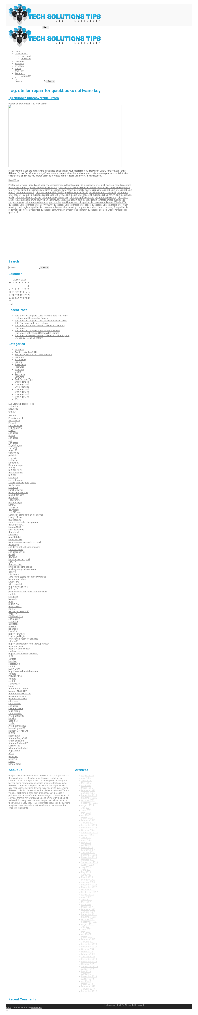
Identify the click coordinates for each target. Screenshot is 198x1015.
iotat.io (12, 761)
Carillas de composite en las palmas (26, 515)
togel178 (13, 450)
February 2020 (88, 954)
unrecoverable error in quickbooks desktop (86, 210)
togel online (14, 711)
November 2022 (89, 887)
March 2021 (87, 937)
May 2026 (86, 783)
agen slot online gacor (19, 648)
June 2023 (86, 870)
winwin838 (14, 453)
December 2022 (89, 884)
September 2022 (89, 892)
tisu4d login (14, 485)
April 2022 (86, 904)
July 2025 (86, 808)
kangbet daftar (16, 490)
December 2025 (89, 795)
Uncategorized (22, 387)
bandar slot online (17, 579)
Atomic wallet (15, 584)
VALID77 (13, 614)
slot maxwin (14, 619)
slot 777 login (15, 512)
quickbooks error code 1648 (102, 192)
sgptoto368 (14, 664)
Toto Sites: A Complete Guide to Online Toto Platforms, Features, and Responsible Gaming (41, 316)
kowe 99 (13, 631)
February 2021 (88, 939)
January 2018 (88, 989)
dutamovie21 (15, 606)
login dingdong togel (26, 482)
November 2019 (89, 961)
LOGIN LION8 (15, 669)
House (12, 435)
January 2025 (88, 822)
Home (18, 51)
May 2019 (86, 971)
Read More (14, 180)
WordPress (36, 1007)
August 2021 (87, 924)
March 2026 (87, 788)
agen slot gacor (16, 646)
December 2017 (89, 991)
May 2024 (86, 842)
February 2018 (88, 986)
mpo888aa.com (16, 495)
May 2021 (86, 932)
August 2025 (87, 805)
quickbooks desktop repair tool (88, 190)
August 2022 (87, 894)
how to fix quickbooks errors (43, 187)
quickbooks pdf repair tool (81, 197)
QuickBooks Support (67, 200)
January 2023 (88, 882)
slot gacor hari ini (17, 552)
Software (19, 63)
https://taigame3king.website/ (23, 653)
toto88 (12, 467)
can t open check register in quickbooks (54, 185)
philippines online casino (20, 567)
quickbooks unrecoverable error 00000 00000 (104, 202)
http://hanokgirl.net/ (18, 586)
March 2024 (87, 847)
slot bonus (14, 460)
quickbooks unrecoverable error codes (72, 205)
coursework (14, 420)
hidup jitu (13, 599)
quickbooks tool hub (72, 202)
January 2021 (88, 941)
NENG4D (13, 475)
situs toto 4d (15, 703)
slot (10, 440)
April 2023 (86, 875)
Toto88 (12, 482)
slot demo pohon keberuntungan (24, 547)
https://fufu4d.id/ (17, 634)
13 (19, 292)
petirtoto (13, 455)
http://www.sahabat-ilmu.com (23, 671)
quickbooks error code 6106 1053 (49, 195)
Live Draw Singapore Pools (21, 404)
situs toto (13, 701)
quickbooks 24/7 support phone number (77, 187)
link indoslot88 (15, 539)
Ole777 (12, 430)
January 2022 (88, 912)
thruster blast (15, 564)
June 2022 (86, 899)
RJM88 (12, 733)
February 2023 (88, 879)
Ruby (8, 1007)
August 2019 (87, 969)
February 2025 (88, 820)
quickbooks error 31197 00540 (49, 192)
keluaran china (16, 708)
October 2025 (88, 800)
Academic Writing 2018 (26, 352)
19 (16, 295)
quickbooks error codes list (79, 195)
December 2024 (89, 825)
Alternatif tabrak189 (18, 743)
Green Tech (20, 53)
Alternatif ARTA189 (18, 688)
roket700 (13, 759)
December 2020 (89, 944)
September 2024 (89, 832)
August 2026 (87, 775)
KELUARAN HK (15, 425)
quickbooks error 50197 (76, 192)
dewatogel (14, 510)
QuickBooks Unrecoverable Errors (34, 98)
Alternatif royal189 (18, 738)
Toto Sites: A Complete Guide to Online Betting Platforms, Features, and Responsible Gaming (37, 331)
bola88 (12, 554)
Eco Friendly (26, 56)
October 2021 (88, 919)
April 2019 (86, 974)
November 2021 (89, 917)
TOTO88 (13, 448)
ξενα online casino (17, 577)
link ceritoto (14, 736)
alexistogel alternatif (19, 611)
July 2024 (86, 837)
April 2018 (86, 981)
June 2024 (86, 840)
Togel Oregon (15, 445)
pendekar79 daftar (18, 698)
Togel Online (15, 500)
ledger (12, 686)
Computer (26, 76)
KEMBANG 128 (16, 616)
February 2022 (88, 909)
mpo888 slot (15, 537)
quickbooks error (112, 190)
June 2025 (86, 810)
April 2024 (86, 845)
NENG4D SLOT (15, 470)
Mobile (18, 68)
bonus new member (18, 492)
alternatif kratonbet (18, 748)
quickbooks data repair (62, 190)
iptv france (14, 574)
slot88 (12, 723)
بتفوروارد (13, 458)
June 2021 (86, 929)
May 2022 (86, 902)
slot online (13, 406)
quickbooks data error (39, 190)
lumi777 (12, 505)
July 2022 (86, 897)
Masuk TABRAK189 (18, 691)
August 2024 (87, 835)
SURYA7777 (14, 604)
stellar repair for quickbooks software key (44, 210)
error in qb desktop (105, 185)
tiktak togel (14, 544)
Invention (19, 66)
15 (25, 292)
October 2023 (88, 860)
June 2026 (86, 780)
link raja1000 (15, 527)
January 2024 (88, 852)
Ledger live (14, 581)
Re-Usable (26, 58)
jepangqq (13, 629)
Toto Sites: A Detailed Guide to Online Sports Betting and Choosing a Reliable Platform (42, 336)
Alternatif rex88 (16, 716)
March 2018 (87, 984)
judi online (13, 534)
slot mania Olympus (36, 577)
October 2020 (88, 949)
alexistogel (14, 624)
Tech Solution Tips (24, 379)
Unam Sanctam (16, 740)
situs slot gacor (16, 549)
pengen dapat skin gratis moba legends (28, 591)
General (18, 73)
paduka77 (13, 756)
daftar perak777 (16, 524)
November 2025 (89, 798)
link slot (12, 718)
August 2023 (87, 865)
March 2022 (87, 907)
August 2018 (87, 979)
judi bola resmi (16, 651)
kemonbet (14, 462)
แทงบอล (12, 415)
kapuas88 (13, 409)
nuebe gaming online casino (22, 569)
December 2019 (89, 959)
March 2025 (87, 817)
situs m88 (13, 641)
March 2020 (87, 951)
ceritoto (12, 659)
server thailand (16, 480)
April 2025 (86, 815)
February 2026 (88, 790)
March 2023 (87, 877)
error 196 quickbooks (84, 185)
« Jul (11, 304)
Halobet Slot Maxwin (18, 731)
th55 (11, 601)
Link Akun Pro (15, 428)
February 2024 (88, 850)
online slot (13, 497)
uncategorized (22, 382)
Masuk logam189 (17, 728)
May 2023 (86, 872)
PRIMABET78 (15, 676)
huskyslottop (15, 520)
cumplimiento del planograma (23, 522)
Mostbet (13, 661)
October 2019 (88, 964)
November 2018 (89, 976)
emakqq (13, 626)
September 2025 (89, 803)
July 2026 (86, 778)
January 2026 (88, 793)
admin (44, 103)
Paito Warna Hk (16, 418)
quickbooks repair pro (105, 197)
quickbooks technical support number (43, 202)
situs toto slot (15, 713)
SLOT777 (13, 589)
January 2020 (88, 956)
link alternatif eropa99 (19, 559)
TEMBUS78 (14, 683)
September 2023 (89, 862)
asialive (12, 572)
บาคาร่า (12, 411)
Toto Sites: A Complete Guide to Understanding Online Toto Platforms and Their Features (41, 321)
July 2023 (86, 867)
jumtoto (12, 594)
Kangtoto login (16, 465)
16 (29, 292)
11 (13, 292)
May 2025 (86, 813)
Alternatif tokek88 (17, 726)
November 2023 (89, 857)
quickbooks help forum (104, 195)
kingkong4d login (17, 636)
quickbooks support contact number (95, 200)
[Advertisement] (39, 235)
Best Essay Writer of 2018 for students (33, 354)
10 (10, 292)
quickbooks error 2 (25, 192)
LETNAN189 (14, 745)
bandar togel (15, 764)
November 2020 (89, 946)
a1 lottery (19, 349)
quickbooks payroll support (55, 197)
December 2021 (89, 914)
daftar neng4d (16, 472)
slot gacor (13, 433)
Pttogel (12, 423)
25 (13, 298)
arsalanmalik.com (17, 696)
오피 (11, 656)
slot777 (12, 562)
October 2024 (88, 830)
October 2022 (88, 889)
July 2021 (86, 927)
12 (16, 292)
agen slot (13, 721)
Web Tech (19, 71)
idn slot (12, 609)
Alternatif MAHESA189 (20, 693)
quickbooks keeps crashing (28, 197)
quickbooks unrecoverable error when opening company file (60, 207)
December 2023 (89, 855)
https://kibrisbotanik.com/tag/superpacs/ (29, 643)
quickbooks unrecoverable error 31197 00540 (31, 205)
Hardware (19, 61)
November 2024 (89, 827)
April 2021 (86, 934)
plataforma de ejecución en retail (25, 542)
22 (25, 295)
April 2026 (86, 785)
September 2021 (89, 922)
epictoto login (15, 502)
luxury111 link (15, 517)
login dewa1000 (16, 529)
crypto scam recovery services (23, 639)
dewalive (13, 557)
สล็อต (11, 753)
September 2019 (89, 966)
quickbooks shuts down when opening (37, 200)
